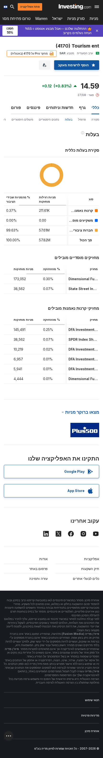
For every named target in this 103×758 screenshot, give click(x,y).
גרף (82, 107)
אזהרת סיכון (92, 731)
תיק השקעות (90, 569)
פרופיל (82, 119)
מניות (94, 19)
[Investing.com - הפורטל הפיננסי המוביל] (75, 7)
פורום (16, 107)
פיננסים (33, 107)
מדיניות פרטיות (90, 715)
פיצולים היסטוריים (22, 119)
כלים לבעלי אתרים (86, 578)
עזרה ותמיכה (38, 578)
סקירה (95, 119)
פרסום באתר (38, 569)
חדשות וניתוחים (59, 107)
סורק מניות (76, 19)
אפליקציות (91, 559)
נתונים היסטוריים (49, 119)
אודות (43, 559)
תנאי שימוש (92, 700)
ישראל (57, 19)
